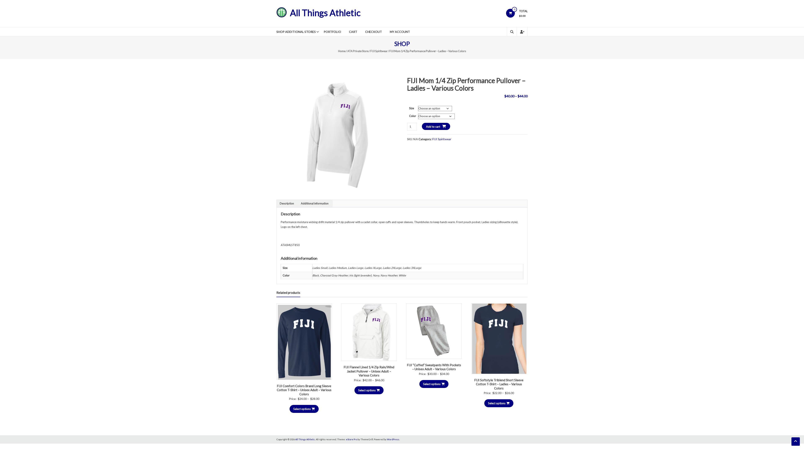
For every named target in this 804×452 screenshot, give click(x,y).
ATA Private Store (357, 51)
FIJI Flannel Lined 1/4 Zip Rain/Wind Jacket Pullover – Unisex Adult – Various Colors (369, 371)
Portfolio (332, 31)
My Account (400, 31)
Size (411, 108)
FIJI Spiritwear (379, 51)
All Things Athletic (325, 13)
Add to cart (433, 126)
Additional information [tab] (315, 203)
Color (412, 116)
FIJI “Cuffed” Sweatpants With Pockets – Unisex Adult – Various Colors (434, 367)
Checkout (373, 31)
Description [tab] (287, 203)
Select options (302, 409)
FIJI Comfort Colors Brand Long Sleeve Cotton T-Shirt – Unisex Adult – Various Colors (304, 390)
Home (341, 51)
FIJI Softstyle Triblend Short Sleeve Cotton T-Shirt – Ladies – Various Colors (498, 384)
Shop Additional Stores (296, 31)
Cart (353, 31)
